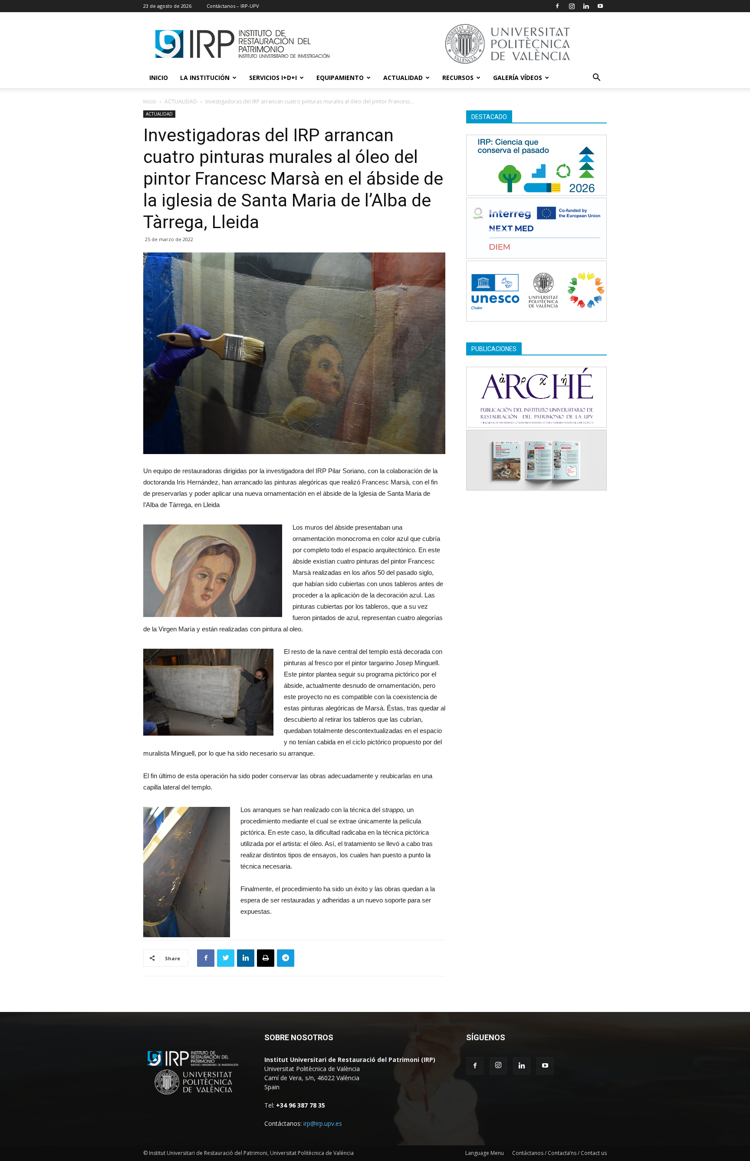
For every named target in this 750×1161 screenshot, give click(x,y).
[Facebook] (557, 6)
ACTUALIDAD (403, 77)
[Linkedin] (585, 6)
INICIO (158, 77)
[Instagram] (571, 6)
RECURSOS (458, 77)
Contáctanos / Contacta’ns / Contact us (559, 1153)
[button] (596, 78)
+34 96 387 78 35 (300, 1105)
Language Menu (484, 1153)
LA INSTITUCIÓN (205, 77)
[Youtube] (600, 6)
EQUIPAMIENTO (340, 77)
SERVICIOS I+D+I (273, 77)
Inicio (149, 101)
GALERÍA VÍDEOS (517, 77)
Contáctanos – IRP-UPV (233, 6)
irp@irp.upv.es (322, 1123)
